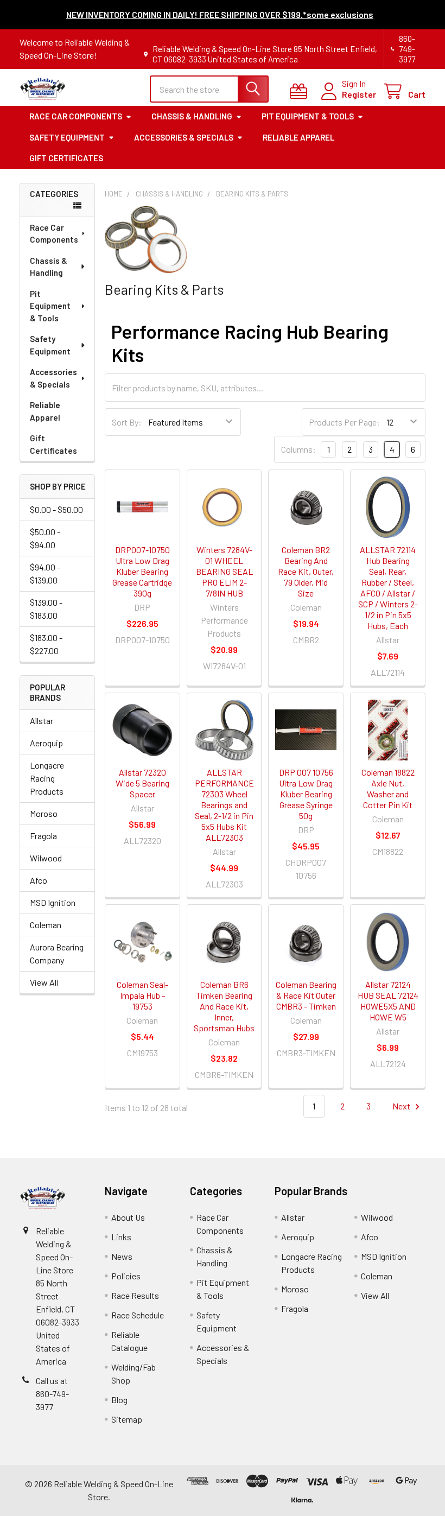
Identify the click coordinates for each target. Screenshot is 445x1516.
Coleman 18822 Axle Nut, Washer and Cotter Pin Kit (388, 788)
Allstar (41, 720)
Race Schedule (137, 1315)
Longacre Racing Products (47, 778)
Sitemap (126, 1419)
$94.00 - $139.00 (45, 573)
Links (121, 1237)
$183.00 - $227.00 (46, 644)
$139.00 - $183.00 (46, 608)
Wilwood (46, 858)
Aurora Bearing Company (57, 953)
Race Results (135, 1295)
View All (44, 982)
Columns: (298, 449)
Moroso (44, 813)
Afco (38, 880)
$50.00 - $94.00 (45, 538)
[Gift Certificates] (301, 91)
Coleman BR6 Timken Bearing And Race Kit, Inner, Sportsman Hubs (224, 1006)
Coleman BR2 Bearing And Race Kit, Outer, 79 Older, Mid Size (306, 571)
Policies (126, 1276)
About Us (128, 1217)
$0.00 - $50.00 (56, 509)
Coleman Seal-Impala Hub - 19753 (142, 995)
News (121, 1256)
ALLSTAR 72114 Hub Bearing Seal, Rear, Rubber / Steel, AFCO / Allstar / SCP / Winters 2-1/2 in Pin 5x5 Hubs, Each (388, 587)
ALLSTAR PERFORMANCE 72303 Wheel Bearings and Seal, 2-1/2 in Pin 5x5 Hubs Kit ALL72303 (224, 804)
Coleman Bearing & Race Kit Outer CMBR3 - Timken (306, 995)
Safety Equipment (67, 137)
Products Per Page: (344, 422)
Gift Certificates (66, 158)
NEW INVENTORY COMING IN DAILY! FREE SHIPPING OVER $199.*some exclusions (219, 14)
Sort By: (127, 422)
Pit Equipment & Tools (308, 116)
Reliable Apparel (298, 137)
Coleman (45, 924)
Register (359, 94)
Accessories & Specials (183, 137)
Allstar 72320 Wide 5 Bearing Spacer (142, 783)
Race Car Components (75, 116)
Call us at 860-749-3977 (52, 1393)
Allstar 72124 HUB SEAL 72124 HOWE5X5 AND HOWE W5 (388, 1000)
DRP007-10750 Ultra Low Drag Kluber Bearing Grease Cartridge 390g (142, 571)
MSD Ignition (52, 902)
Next (402, 1106)
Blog (119, 1399)
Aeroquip (46, 743)
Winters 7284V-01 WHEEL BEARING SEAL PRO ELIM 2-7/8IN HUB (224, 571)
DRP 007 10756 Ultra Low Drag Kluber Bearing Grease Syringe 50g (306, 794)
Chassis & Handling (191, 116)
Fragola (43, 835)
